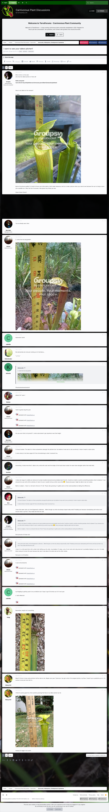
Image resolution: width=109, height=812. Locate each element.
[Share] (103, 72)
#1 (105, 72)
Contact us (75, 795)
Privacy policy (92, 795)
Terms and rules (83, 795)
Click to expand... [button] (61, 381)
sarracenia (30, 51)
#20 (105, 690)
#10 (105, 446)
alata (20, 51)
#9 (105, 430)
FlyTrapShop (85, 42)
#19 (105, 675)
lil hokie (6, 51)
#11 (105, 462)
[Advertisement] (53, 207)
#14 (105, 516)
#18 (105, 607)
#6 (105, 364)
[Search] (26, 3)
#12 (105, 477)
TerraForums (103, 42)
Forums (101, 11)
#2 (105, 220)
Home (93, 11)
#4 (105, 334)
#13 (105, 493)
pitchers (25, 51)
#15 (105, 539)
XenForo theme (35, 798)
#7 (105, 392)
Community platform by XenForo (15, 798)
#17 (105, 589)
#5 (105, 349)
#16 (105, 560)
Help (98, 795)
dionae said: (21, 368)
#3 (105, 237)
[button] (23, 3)
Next (10, 67)
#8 (105, 407)
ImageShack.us (31, 415)
